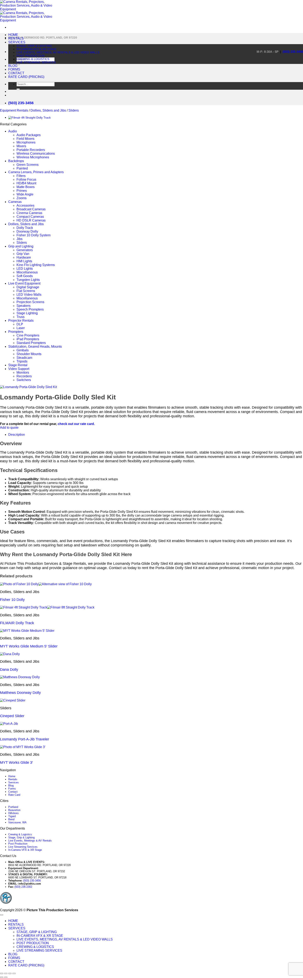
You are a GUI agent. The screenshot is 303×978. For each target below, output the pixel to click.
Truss (20, 317)
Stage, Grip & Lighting (21, 837)
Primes (21, 190)
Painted (22, 168)
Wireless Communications (35, 153)
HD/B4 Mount (26, 183)
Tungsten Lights (28, 279)
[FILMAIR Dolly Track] (29, 117)
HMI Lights (24, 261)
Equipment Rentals (14, 110)
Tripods (21, 361)
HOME (13, 34)
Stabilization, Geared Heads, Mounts (35, 346)
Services (13, 782)
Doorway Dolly (27, 231)
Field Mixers (25, 138)
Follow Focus (26, 179)
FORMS (14, 69)
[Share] (10, 973)
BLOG (12, 65)
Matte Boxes (25, 187)
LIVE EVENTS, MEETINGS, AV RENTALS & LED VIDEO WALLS (57, 52)
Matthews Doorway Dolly (20, 693)
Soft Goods (24, 276)
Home (11, 776)
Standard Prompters (31, 343)
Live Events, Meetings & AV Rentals (30, 840)
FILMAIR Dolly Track (17, 623)
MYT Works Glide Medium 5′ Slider (29, 646)
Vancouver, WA (17, 822)
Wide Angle (24, 194)
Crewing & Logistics (20, 834)
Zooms (21, 198)
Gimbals (22, 350)
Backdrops (16, 161)
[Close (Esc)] (14, 973)
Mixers (21, 146)
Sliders (73, 110)
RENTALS (16, 38)
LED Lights (24, 268)
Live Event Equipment (24, 283)
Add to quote (9, 427)
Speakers (23, 305)
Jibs (19, 239)
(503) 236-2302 (23, 886)
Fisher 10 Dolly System (33, 235)
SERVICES (16, 42)
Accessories (25, 205)
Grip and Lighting (20, 246)
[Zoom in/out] (1, 973)
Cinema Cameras (29, 213)
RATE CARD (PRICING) (26, 77)
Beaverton (14, 810)
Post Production (17, 843)
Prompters (15, 331)
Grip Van (22, 253)
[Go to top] (1, 915)
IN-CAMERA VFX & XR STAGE (36, 49)
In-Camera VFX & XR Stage (25, 849)
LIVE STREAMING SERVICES (36, 62)
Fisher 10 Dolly (12, 600)
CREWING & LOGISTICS (32, 59)
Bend (11, 819)
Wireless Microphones (32, 157)
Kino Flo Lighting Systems (35, 265)
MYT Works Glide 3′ (16, 762)
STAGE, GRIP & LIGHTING (34, 45)
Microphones (25, 142)
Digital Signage (27, 287)
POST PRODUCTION (30, 55)
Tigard (12, 816)
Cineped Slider (12, 716)
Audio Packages (28, 135)
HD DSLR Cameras (31, 220)
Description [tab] (16, 434)
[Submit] (18, 64)
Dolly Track (24, 227)
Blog (11, 785)
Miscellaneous (27, 272)
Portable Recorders (30, 150)
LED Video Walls (28, 294)
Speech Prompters (30, 309)
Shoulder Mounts (28, 354)
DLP (19, 324)
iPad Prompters (27, 339)
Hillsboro (13, 813)
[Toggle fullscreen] (5, 973)
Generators (24, 250)
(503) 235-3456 (293, 51)
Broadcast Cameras (31, 209)
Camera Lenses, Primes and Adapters (36, 172)
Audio (12, 131)
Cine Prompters (27, 335)
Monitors (22, 372)
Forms (12, 788)
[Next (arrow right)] (5, 977)
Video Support (18, 369)
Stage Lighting (27, 313)
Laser (20, 328)
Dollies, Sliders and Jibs (48, 110)
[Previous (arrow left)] (1, 977)
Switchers (23, 380)
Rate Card (14, 794)
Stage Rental (17, 365)
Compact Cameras (30, 216)
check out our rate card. (76, 424)
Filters (21, 176)
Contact (13, 791)
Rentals (12, 779)
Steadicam (24, 357)
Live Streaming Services (23, 846)
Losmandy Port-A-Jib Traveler (24, 739)
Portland (13, 807)
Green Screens (27, 164)
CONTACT (16, 73)
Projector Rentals (21, 320)
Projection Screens (30, 302)
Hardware (23, 257)
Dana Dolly (9, 669)
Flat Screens (25, 291)
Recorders (24, 376)
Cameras (15, 202)
